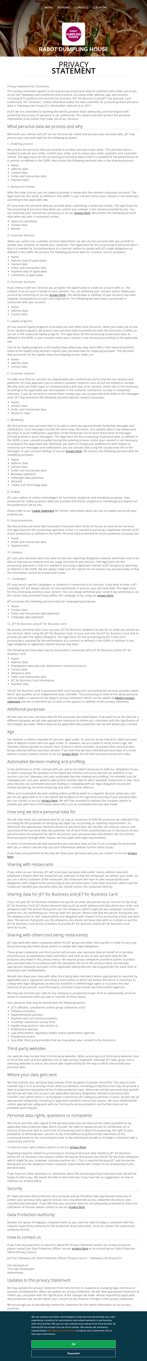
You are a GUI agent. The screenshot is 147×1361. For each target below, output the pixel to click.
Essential (74, 1353)
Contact (81, 7)
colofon (99, 7)
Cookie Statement (43, 511)
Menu (49, 7)
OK (74, 1344)
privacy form (82, 213)
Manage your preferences (61, 1330)
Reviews (64, 7)
